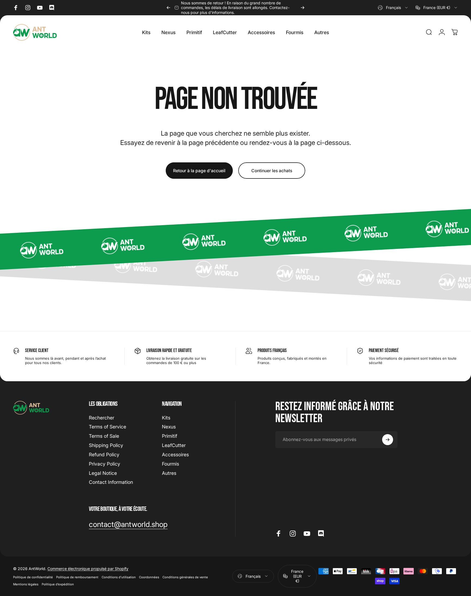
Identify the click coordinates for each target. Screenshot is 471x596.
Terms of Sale (104, 436)
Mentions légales (25, 584)
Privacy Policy (104, 464)
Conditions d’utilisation (119, 577)
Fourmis (170, 464)
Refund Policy (104, 454)
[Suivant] (303, 7)
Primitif (169, 436)
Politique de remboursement (77, 577)
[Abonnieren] (387, 439)
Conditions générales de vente (185, 577)
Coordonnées (149, 577)
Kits (166, 418)
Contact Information (111, 482)
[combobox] (393, 7)
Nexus (169, 427)
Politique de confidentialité (33, 577)
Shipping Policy (106, 445)
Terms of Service (107, 427)
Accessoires (175, 454)
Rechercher (101, 418)
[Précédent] (168, 7)
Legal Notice (103, 473)
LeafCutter (174, 445)
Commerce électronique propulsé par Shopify (87, 568)
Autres (169, 473)
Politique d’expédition (58, 584)
